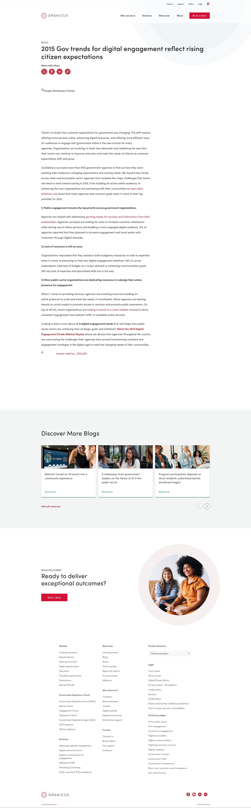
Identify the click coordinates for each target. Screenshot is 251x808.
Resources (164, 15)
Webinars (107, 680)
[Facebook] (52, 71)
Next (207, 506)
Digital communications (160, 740)
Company (107, 696)
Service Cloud (66, 705)
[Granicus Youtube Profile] (194, 795)
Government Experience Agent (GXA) (77, 719)
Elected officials (66, 684)
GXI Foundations (67, 729)
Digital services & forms (70, 750)
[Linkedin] (59, 71)
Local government (68, 652)
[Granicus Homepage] (55, 15)
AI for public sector (157, 721)
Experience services (112, 715)
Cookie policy (154, 689)
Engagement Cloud (68, 710)
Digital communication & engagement (71, 756)
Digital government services (162, 744)
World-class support (112, 719)
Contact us (108, 736)
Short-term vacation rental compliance (167, 768)
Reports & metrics (111, 670)
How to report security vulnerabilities (166, 708)
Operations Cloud (68, 715)
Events (106, 661)
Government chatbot (158, 754)
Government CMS (157, 758)
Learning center (110, 652)
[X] (44, 71)
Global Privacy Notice (158, 680)
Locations (107, 750)
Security (152, 694)
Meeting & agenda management (75, 745)
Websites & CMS (67, 762)
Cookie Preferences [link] (49, 804)
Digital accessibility (157, 735)
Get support (108, 745)
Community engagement (160, 730)
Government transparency (161, 763)
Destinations (65, 680)
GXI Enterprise (66, 724)
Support (181, 4)
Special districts (66, 656)
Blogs (105, 656)
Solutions (147, 15)
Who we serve (128, 15)
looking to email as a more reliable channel (113, 309)
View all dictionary (157, 772)
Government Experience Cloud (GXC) (77, 701)
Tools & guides (109, 666)
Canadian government (70, 675)
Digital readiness (156, 749)
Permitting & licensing (69, 767)
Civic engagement (157, 726)
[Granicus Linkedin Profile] (200, 795)
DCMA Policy (154, 698)
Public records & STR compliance (75, 771)
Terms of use (154, 675)
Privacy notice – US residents (162, 684)
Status (191, 4)
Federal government (69, 666)
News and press (110, 701)
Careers (170, 4)
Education (64, 670)
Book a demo (199, 15)
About (180, 15)
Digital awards (110, 710)
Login (200, 4)
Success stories (110, 675)
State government (68, 661)
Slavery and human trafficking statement (168, 703)
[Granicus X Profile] (205, 795)
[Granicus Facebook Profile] (188, 795)
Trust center (154, 670)
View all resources (51, 506)
